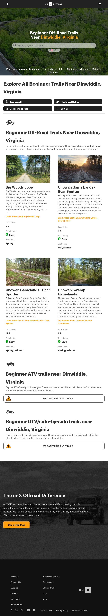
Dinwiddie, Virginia (53, 69)
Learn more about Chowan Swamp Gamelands (80, 305)
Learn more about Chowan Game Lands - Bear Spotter (80, 202)
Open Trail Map (16, 524)
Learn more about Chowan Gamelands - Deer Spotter (27, 305)
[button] (27, 101)
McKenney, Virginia (77, 69)
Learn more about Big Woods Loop (27, 202)
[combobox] (56, 45)
